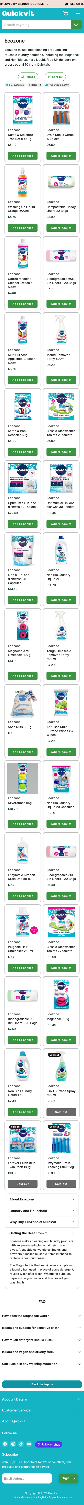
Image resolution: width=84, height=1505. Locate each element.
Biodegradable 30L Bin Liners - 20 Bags (61, 874)
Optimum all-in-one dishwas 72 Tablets (22, 502)
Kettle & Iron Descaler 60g (18, 430)
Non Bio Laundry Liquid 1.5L (20, 1090)
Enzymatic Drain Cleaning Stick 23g (60, 1162)
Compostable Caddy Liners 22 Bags (61, 206)
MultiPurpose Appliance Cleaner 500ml (21, 356)
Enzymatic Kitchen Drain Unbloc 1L (21, 874)
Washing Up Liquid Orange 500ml (21, 206)
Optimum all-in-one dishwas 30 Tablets (60, 502)
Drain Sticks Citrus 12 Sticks (60, 134)
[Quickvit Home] (18, 13)
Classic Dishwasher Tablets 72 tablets (60, 946)
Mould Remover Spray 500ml (58, 354)
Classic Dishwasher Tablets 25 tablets (60, 430)
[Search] (76, 24)
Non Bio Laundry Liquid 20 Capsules (60, 802)
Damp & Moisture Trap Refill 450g (20, 134)
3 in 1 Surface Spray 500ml (61, 1090)
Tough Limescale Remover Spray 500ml (58, 652)
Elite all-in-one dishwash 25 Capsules (18, 576)
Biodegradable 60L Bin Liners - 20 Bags (61, 278)
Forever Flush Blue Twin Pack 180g (21, 1162)
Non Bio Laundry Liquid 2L (58, 574)
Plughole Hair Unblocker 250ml (20, 946)
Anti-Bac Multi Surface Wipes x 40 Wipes (60, 728)
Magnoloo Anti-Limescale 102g (19, 650)
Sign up (68, 1478)
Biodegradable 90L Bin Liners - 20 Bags (22, 1018)
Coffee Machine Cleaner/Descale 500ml (20, 280)
